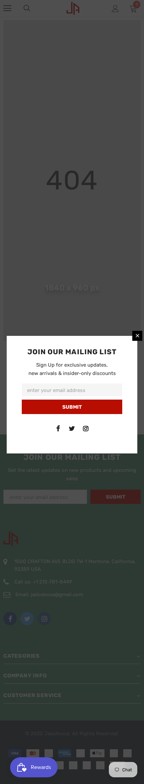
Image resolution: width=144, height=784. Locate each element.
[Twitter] (72, 428)
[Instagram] (86, 428)
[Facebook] (58, 428)
